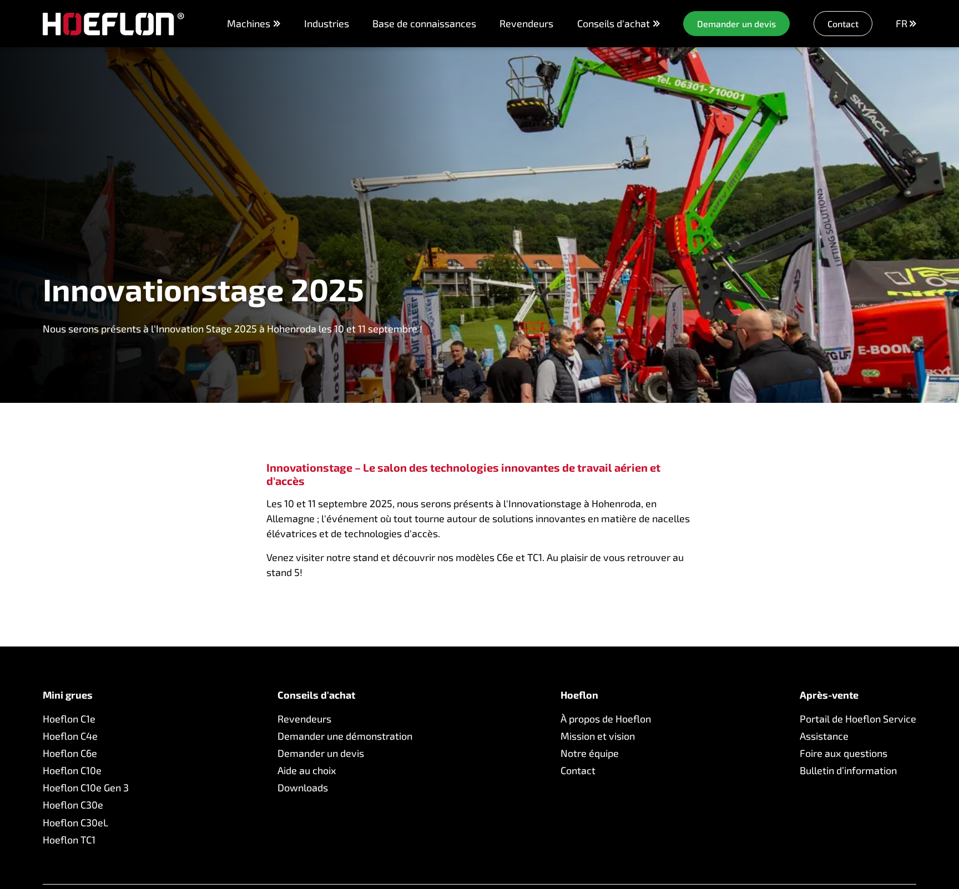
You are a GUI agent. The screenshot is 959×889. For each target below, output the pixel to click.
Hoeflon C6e (70, 753)
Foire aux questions (843, 753)
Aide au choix (306, 770)
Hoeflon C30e (73, 805)
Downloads (302, 787)
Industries (326, 23)
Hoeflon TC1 (69, 840)
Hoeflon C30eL (75, 822)
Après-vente (829, 695)
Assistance (824, 736)
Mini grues (68, 695)
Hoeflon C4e (70, 736)
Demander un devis (320, 753)
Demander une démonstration (344, 736)
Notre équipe (590, 753)
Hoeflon (579, 695)
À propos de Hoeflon (606, 719)
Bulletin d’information (848, 770)
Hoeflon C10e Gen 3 (86, 787)
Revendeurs (526, 23)
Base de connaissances (424, 23)
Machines (248, 23)
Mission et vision (598, 736)
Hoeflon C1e (69, 719)
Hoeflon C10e (72, 770)
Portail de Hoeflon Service (858, 719)
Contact (578, 770)
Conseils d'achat (613, 23)
